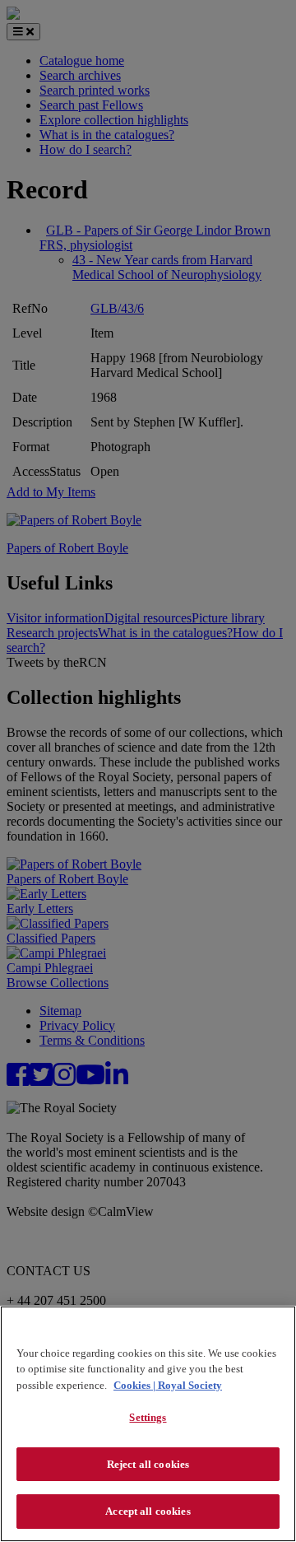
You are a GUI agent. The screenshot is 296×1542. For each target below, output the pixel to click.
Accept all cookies (147, 1511)
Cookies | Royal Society (167, 1385)
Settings (147, 1417)
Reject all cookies (148, 1464)
